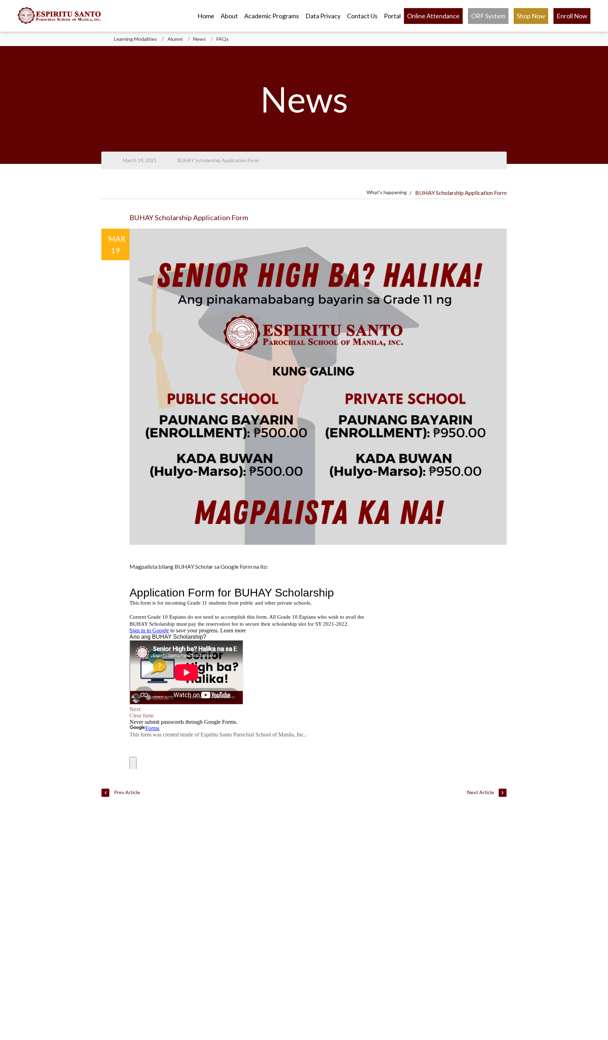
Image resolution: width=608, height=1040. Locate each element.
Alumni (175, 39)
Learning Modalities (135, 39)
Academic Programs (271, 16)
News (199, 39)
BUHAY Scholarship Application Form (218, 160)
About (229, 16)
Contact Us (362, 16)
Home (205, 16)
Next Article (481, 792)
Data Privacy (323, 16)
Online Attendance (433, 16)
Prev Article (126, 792)
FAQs (222, 39)
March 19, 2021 (140, 160)
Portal (392, 16)
